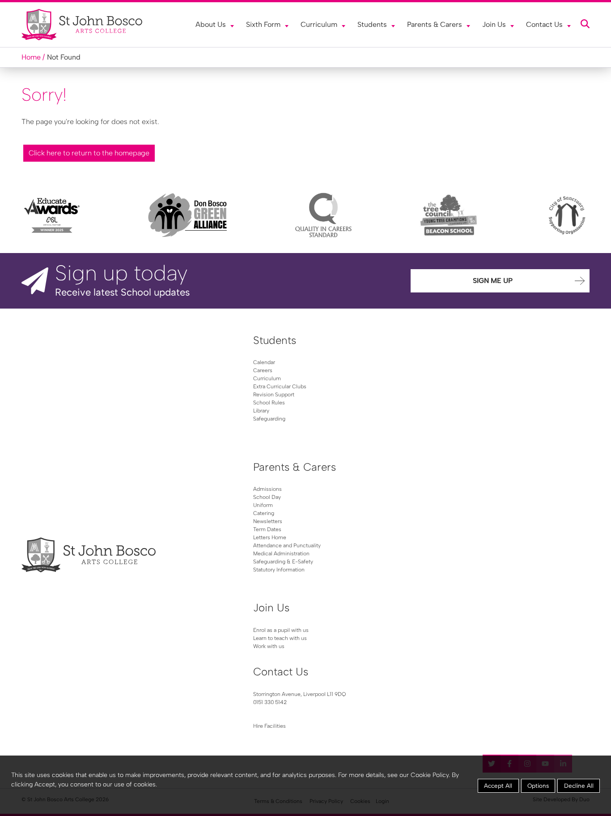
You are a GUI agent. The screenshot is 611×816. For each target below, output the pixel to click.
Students (372, 24)
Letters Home (269, 537)
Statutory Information (279, 570)
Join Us (494, 24)
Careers (262, 370)
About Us (210, 24)
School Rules (269, 402)
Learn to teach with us (280, 638)
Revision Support (273, 394)
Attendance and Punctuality (287, 545)
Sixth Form (263, 24)
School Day (267, 497)
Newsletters (267, 521)
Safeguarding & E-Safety (283, 561)
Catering (263, 513)
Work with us (268, 646)
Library (261, 411)
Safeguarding (269, 419)
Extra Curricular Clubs (279, 386)
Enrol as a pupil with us (281, 630)
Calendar (264, 362)
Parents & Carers (434, 24)
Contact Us (544, 24)
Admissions (267, 489)
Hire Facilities (269, 726)
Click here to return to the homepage (89, 153)
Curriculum (319, 24)
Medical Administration (281, 553)
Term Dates (267, 529)
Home (31, 57)
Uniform (263, 505)
